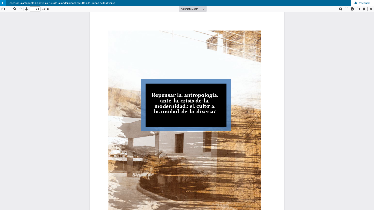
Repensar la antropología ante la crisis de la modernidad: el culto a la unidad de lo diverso (61, 2)
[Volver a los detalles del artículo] (3, 3)
